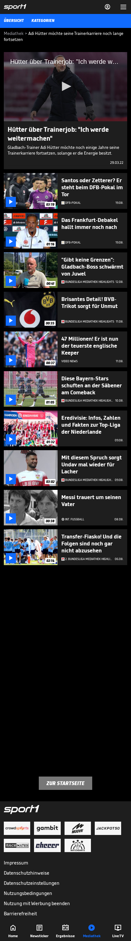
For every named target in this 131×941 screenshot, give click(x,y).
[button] (65, 86)
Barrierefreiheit (20, 914)
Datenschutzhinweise (26, 873)
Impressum (16, 863)
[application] (65, 86)
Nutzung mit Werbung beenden (37, 903)
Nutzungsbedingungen (28, 893)
